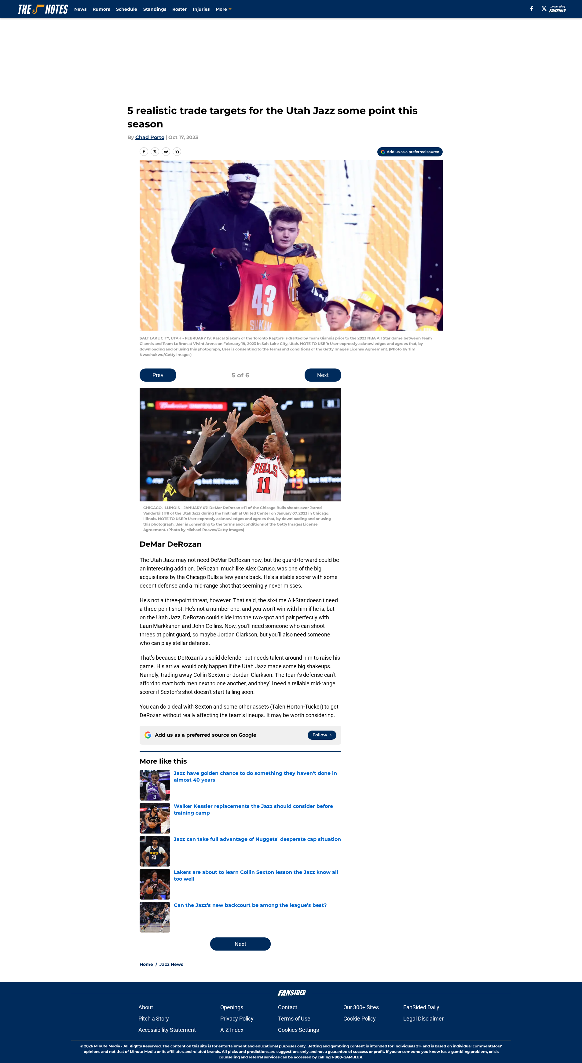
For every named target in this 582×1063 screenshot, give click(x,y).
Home (146, 964)
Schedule (126, 9)
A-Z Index (231, 1030)
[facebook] (531, 8)
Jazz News (171, 964)
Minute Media (107, 1046)
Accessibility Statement (167, 1030)
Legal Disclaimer (423, 1018)
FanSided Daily (421, 1007)
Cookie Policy (359, 1018)
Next (323, 375)
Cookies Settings (298, 1030)
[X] (544, 8)
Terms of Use (294, 1018)
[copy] (177, 151)
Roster (179, 9)
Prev (157, 375)
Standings (154, 9)
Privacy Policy (237, 1018)
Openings (231, 1007)
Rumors (101, 9)
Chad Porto (149, 137)
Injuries (201, 9)
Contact (287, 1007)
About (145, 1007)
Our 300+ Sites (361, 1007)
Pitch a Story (153, 1018)
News (80, 9)
